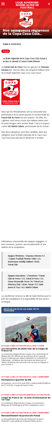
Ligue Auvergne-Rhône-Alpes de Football (27, 5)
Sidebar (49, 4)
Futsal (5, 51)
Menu (4, 4)
